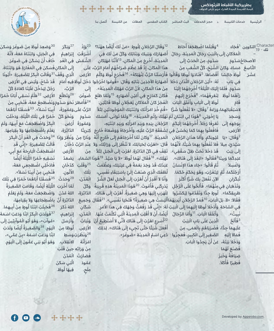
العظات (137, 21)
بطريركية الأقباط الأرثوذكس (226, 4)
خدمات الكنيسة (234, 21)
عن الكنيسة (119, 21)
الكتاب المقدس (157, 21)
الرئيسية (256, 21)
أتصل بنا (101, 21)
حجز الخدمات (203, 21)
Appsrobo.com (253, 316)
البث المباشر (180, 21)
